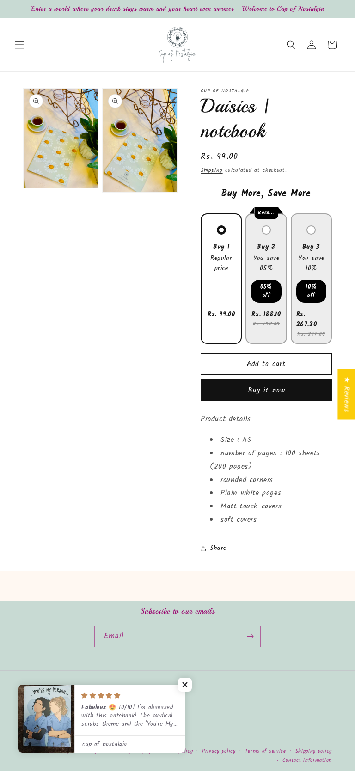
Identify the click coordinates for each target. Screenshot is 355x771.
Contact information (307, 760)
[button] (19, 45)
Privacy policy (219, 751)
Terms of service (265, 751)
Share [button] (218, 548)
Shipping (212, 170)
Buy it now (266, 390)
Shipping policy (313, 751)
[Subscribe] (250, 636)
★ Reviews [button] (346, 394)
